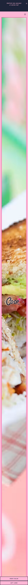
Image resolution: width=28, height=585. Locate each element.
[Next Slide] (23, 302)
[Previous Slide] (5, 302)
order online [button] (14, 578)
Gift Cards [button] (14, 582)
